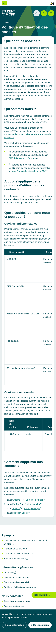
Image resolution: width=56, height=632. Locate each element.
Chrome (17, 500)
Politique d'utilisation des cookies (20, 587)
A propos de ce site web (15, 549)
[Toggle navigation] (51, 13)
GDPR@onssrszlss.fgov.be (22, 158)
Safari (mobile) (32, 508)
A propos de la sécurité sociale (18, 553)
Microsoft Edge (20, 513)
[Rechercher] (36, 13)
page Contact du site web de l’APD (29, 171)
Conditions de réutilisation (16, 577)
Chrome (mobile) (35, 500)
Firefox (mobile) (33, 504)
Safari (16, 508)
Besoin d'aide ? (42, 595)
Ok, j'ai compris (41, 625)
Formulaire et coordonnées (17, 601)
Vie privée (10, 572)
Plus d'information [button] (14, 625)
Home (7, 22)
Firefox (17, 504)
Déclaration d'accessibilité (16, 582)
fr (3, 3)
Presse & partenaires (14, 606)
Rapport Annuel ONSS (16, 558)
